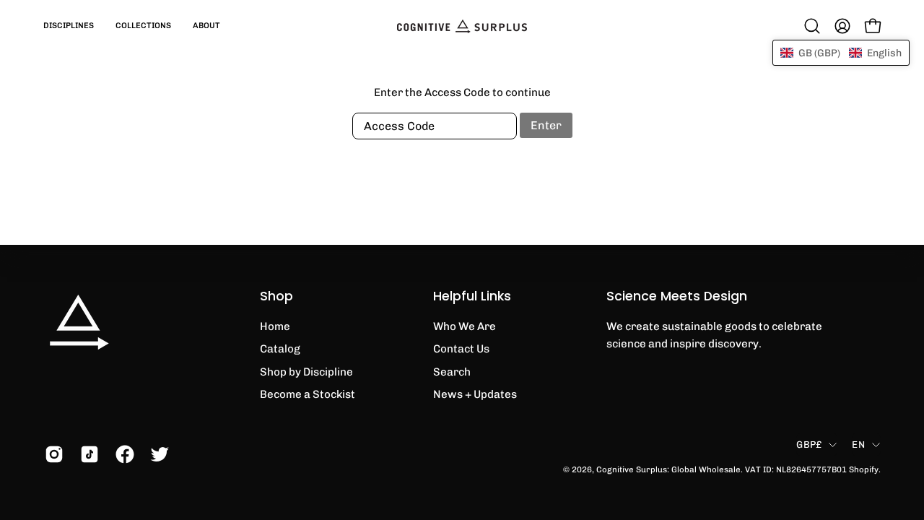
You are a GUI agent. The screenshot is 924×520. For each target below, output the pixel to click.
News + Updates (475, 394)
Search (452, 371)
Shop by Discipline (306, 371)
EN (858, 444)
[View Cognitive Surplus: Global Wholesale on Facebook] (122, 454)
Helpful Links (472, 296)
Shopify (864, 469)
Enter (546, 125)
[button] (68, 26)
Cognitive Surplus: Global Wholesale (668, 469)
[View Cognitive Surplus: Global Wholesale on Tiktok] (87, 454)
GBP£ (808, 444)
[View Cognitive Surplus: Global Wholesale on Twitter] (157, 454)
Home (275, 326)
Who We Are (464, 326)
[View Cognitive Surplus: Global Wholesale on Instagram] (51, 454)
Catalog (280, 348)
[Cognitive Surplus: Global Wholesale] (462, 26)
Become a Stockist (307, 394)
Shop (276, 296)
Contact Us (461, 348)
